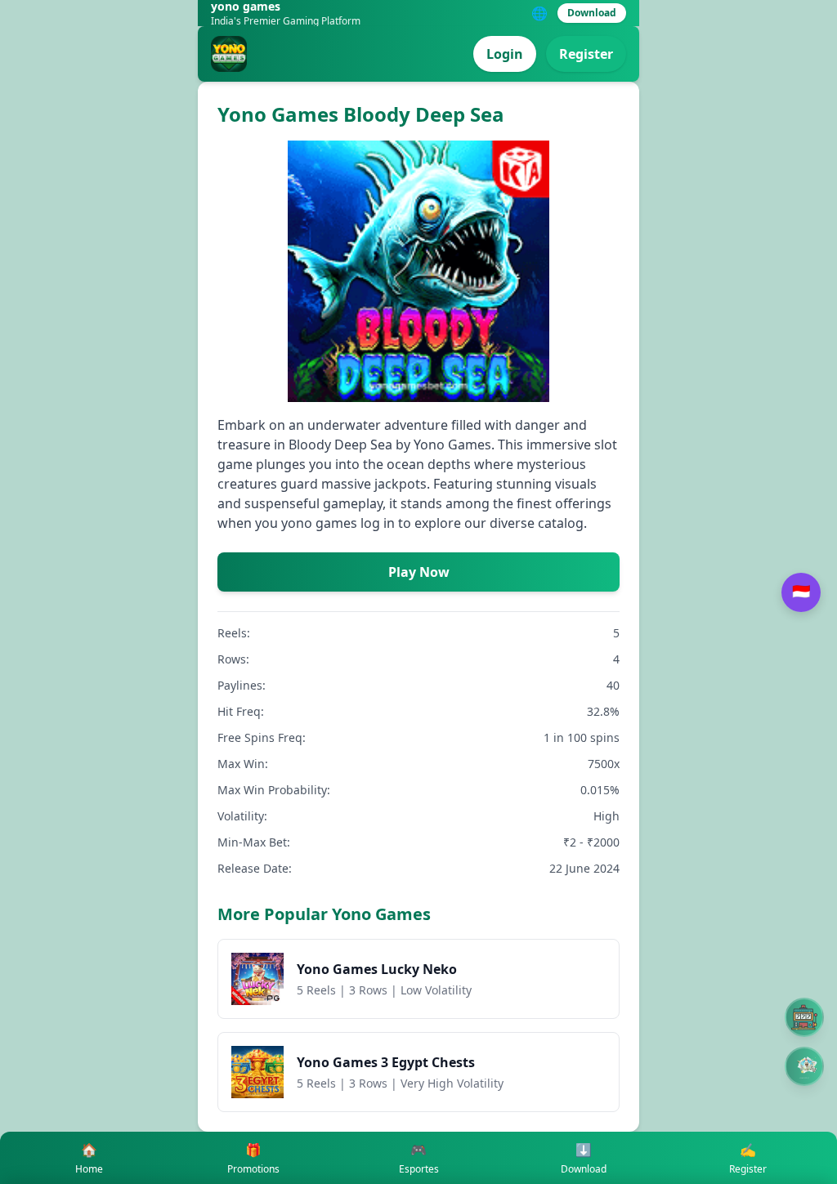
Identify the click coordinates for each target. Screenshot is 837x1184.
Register (586, 54)
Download (591, 13)
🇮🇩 (801, 591)
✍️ (748, 1158)
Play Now (419, 572)
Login (504, 54)
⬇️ (583, 1158)
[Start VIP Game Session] (804, 1066)
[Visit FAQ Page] (804, 1017)
